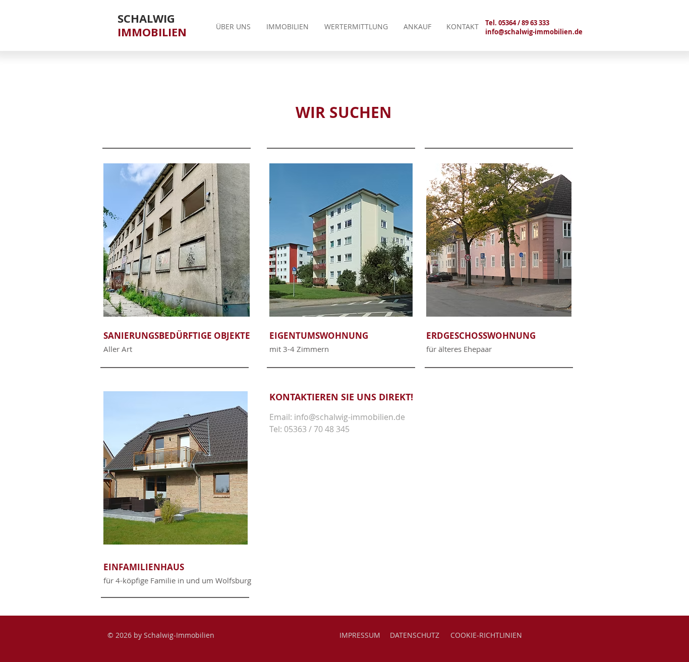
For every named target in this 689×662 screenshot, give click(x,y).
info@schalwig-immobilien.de (534, 31)
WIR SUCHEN (343, 112)
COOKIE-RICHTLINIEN (486, 635)
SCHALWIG (146, 18)
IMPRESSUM (359, 635)
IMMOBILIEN (152, 31)
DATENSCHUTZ (414, 635)
